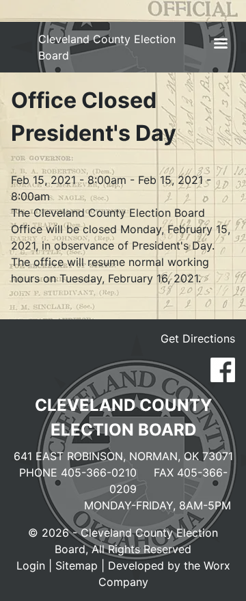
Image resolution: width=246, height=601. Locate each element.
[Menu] (220, 45)
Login (30, 565)
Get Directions (198, 338)
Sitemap (76, 565)
